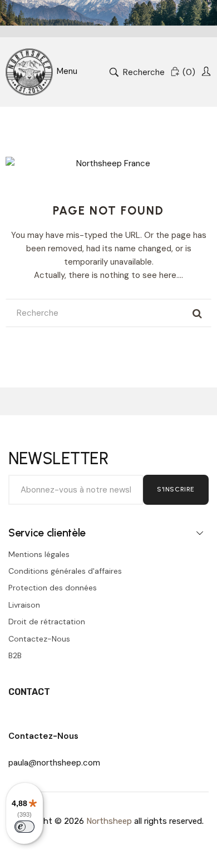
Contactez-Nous (39, 639)
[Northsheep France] (29, 72)
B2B (15, 655)
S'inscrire (176, 489)
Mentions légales (39, 554)
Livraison (24, 605)
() (189, 72)
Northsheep (109, 821)
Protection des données (52, 588)
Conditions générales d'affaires (65, 571)
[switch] (24, 827)
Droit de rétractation (46, 622)
